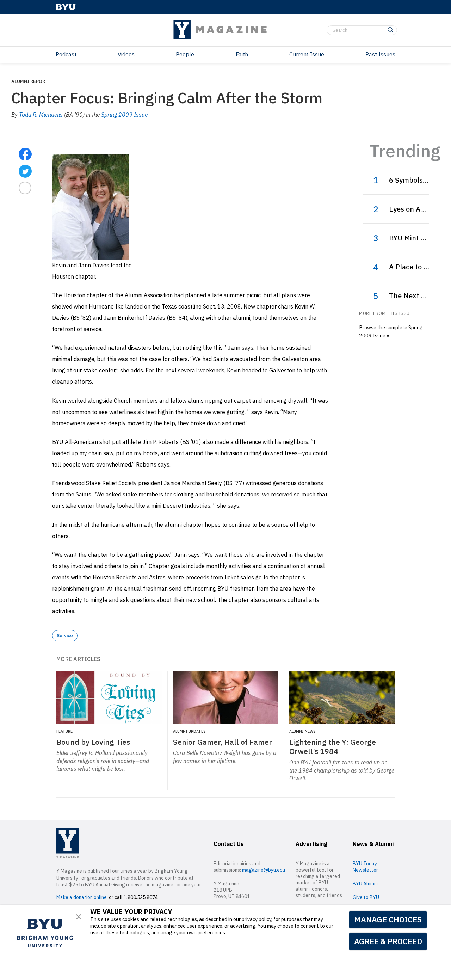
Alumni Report (29, 81)
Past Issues (380, 54)
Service (65, 635)
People (185, 54)
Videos (126, 54)
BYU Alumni (365, 883)
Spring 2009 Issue (124, 114)
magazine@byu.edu (263, 870)
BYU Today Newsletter (365, 866)
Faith (242, 54)
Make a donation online (81, 897)
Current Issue (306, 54)
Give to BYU (366, 897)
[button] (79, 917)
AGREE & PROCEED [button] (388, 941)
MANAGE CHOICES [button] (388, 919)
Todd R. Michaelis (41, 114)
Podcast (66, 54)
